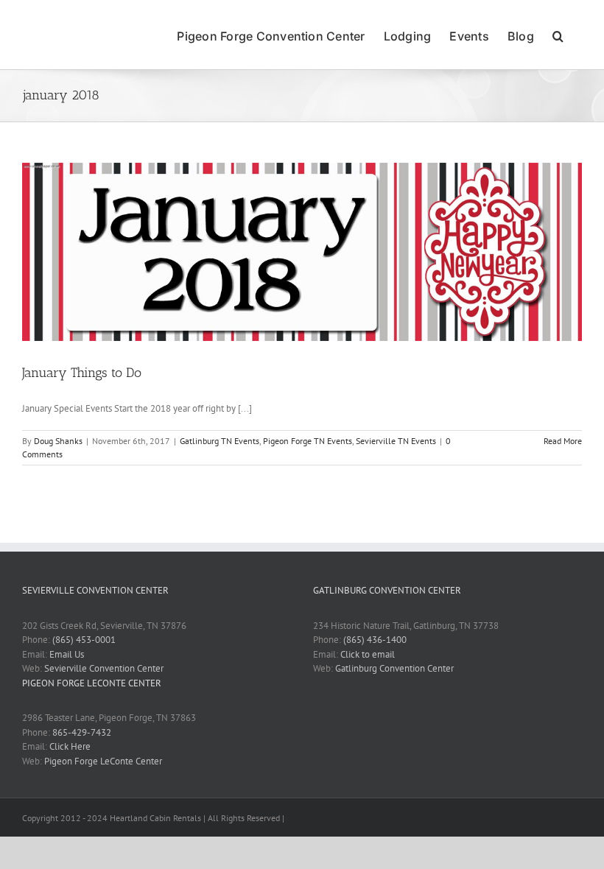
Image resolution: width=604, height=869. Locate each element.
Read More (563, 440)
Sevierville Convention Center (104, 668)
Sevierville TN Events (396, 440)
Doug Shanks (58, 440)
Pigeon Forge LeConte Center (103, 761)
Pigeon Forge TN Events (307, 440)
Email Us (66, 654)
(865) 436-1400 (375, 639)
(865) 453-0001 (84, 639)
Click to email (367, 654)
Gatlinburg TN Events (219, 440)
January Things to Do (81, 373)
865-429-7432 (81, 732)
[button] (557, 34)
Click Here (70, 746)
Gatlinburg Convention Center (394, 668)
